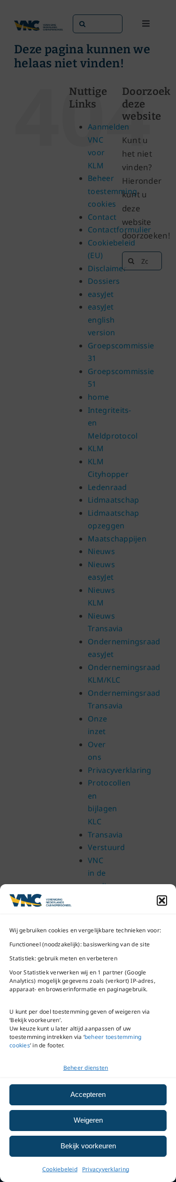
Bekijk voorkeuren (88, 1146)
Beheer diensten (85, 1068)
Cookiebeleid (59, 1169)
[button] (162, 900)
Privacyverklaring (105, 1169)
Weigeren (88, 1120)
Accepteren (88, 1094)
